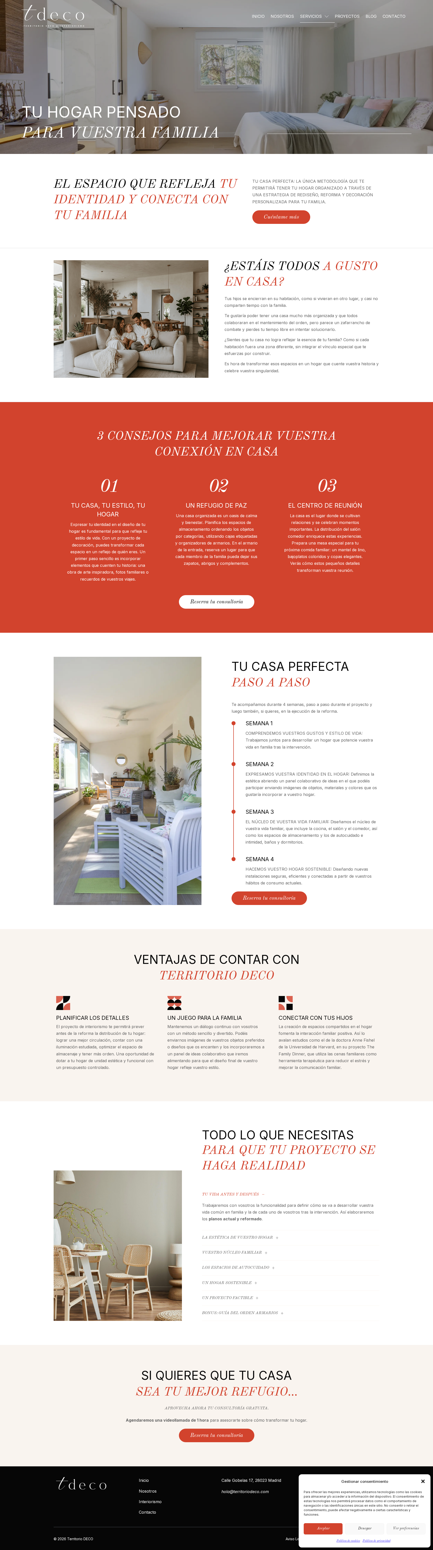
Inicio (258, 16)
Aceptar (323, 1528)
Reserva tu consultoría (216, 602)
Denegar (364, 1528)
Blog (371, 16)
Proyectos (347, 16)
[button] (422, 1481)
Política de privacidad (376, 1540)
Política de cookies (348, 1540)
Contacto (394, 16)
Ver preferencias (406, 1528)
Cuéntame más (281, 217)
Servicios (311, 16)
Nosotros (282, 16)
